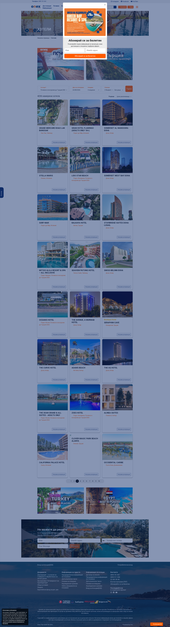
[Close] (105, 4)
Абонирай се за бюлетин (85, 56)
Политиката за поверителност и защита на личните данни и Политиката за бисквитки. (14, 622)
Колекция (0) (157, 624)
